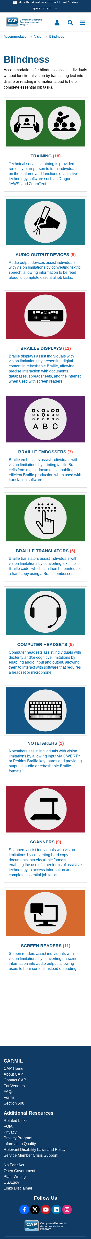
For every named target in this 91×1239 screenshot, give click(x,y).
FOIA (8, 1126)
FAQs (8, 1092)
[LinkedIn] (56, 1209)
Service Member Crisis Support (30, 1155)
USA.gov (11, 1182)
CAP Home (13, 1068)
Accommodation (16, 36)
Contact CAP (15, 1080)
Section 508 (14, 1103)
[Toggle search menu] (70, 23)
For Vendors (14, 1086)
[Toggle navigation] (82, 23)
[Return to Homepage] (35, 21)
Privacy (10, 1132)
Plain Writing (15, 1177)
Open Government (19, 1171)
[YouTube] (45, 1209)
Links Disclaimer (18, 1188)
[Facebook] (24, 1209)
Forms (9, 1097)
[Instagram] (67, 1209)
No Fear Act (14, 1165)
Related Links (15, 1121)
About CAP (13, 1074)
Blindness (56, 36)
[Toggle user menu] (57, 23)
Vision (38, 36)
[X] (35, 1209)
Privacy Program (18, 1138)
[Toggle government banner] (45, 6)
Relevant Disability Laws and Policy (35, 1150)
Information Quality (20, 1144)
